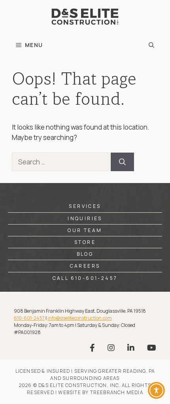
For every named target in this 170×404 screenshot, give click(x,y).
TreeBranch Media (116, 392)
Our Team (85, 230)
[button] (151, 45)
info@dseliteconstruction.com (79, 318)
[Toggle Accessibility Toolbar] (156, 390)
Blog (85, 254)
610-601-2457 (29, 318)
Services (85, 206)
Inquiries (85, 218)
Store (85, 242)
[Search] (122, 162)
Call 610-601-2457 (85, 278)
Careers (85, 265)
